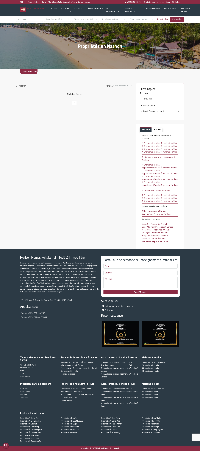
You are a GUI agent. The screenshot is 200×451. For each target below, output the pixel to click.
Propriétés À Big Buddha (30, 421)
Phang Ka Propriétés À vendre (155, 232)
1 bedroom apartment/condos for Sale (116, 362)
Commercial (25, 376)
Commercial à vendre (69, 371)
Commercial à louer (69, 397)
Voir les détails (30, 71)
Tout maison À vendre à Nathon (156, 190)
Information (170, 8)
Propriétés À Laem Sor (151, 421)
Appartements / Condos (29, 365)
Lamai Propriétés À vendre (154, 238)
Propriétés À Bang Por (70, 424)
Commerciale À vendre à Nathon (156, 213)
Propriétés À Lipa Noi (150, 424)
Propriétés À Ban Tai (69, 418)
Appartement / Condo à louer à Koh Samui (78, 395)
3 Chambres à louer (150, 395)
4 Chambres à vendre (150, 371)
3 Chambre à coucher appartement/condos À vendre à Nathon (160, 178)
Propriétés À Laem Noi (70, 427)
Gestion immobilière (130, 10)
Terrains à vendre (68, 374)
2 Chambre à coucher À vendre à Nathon (159, 146)
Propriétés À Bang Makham (72, 421)
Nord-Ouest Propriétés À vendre (156, 229)
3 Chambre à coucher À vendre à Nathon (159, 148)
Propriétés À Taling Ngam (152, 430)
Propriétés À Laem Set (110, 427)
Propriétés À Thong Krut (151, 433)
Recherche (176, 19)
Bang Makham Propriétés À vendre (157, 226)
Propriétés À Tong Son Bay (31, 441)
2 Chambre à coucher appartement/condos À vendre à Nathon (160, 172)
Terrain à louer (66, 400)
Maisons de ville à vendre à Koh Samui (77, 362)
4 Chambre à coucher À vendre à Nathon (159, 151)
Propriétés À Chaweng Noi (31, 430)
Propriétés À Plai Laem (29, 438)
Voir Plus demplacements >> (155, 241)
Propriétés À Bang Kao (110, 421)
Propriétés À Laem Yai (70, 430)
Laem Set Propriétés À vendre (155, 224)
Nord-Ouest (25, 392)
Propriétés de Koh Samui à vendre (79, 357)
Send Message (140, 292)
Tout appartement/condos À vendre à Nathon (158, 159)
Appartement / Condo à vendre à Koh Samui (79, 368)
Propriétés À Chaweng (29, 427)
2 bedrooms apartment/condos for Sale (117, 365)
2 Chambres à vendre (150, 365)
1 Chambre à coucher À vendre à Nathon (159, 143)
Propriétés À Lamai (109, 430)
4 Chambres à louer (150, 397)
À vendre (146, 129)
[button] (29, 71)
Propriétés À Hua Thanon (111, 424)
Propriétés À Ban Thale (151, 418)
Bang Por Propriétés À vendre (155, 235)
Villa (22, 371)
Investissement (153, 8)
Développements (95, 8)
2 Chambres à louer (150, 392)
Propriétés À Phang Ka (151, 427)
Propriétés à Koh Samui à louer (77, 384)
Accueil (54, 8)
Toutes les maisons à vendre (153, 362)
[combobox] (57, 19)
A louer (78, 8)
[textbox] (160, 111)
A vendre (65, 8)
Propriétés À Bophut (28, 424)
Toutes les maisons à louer (153, 389)
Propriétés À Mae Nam (29, 435)
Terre (22, 374)
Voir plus (164, 19)
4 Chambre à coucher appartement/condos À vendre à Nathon (160, 184)
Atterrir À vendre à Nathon (154, 211)
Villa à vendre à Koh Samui (72, 365)
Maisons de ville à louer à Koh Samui (76, 389)
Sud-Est (23, 395)
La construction (112, 10)
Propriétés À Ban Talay (110, 418)
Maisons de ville (26, 368)
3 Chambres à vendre (150, 368)
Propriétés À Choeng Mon (30, 433)
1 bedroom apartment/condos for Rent (116, 389)
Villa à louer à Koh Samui (71, 392)
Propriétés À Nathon (69, 433)
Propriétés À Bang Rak (29, 418)
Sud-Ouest (24, 397)
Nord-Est (23, 389)
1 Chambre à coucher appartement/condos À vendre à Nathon (160, 166)
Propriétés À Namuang (110, 433)
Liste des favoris (185, 10)
